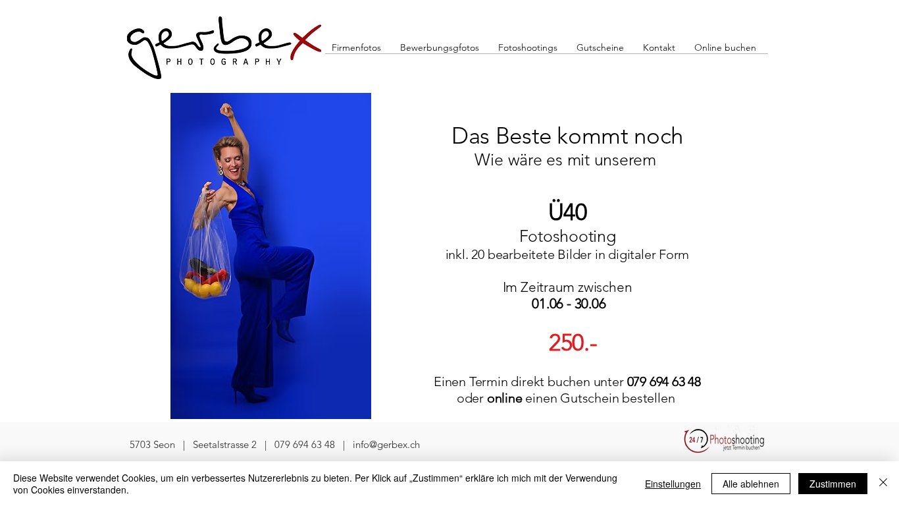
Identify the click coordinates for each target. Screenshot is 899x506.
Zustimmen (832, 483)
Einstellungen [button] (673, 483)
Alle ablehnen (751, 483)
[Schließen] (883, 483)
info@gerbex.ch (386, 444)
